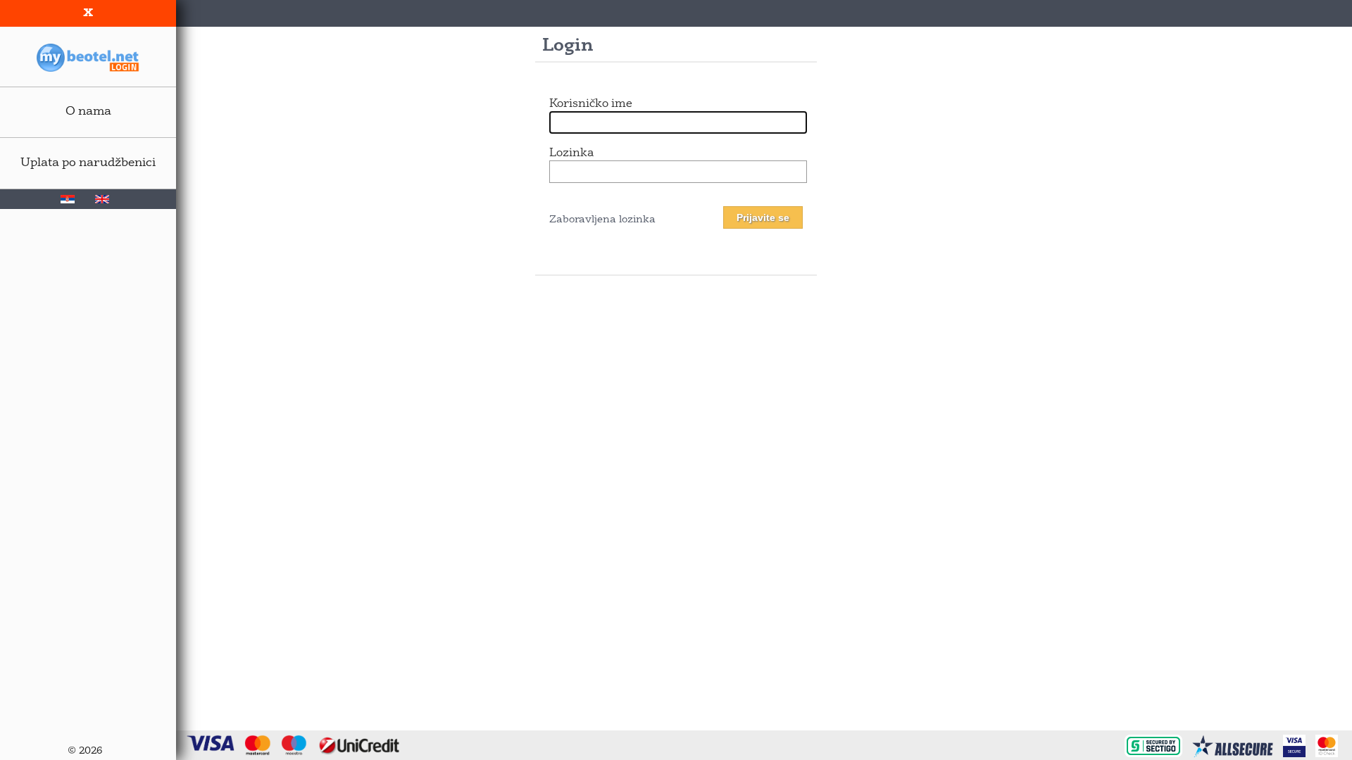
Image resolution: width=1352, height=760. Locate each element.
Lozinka (571, 153)
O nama (88, 112)
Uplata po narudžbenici (88, 163)
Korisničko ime (590, 104)
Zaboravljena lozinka (602, 220)
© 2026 (85, 751)
